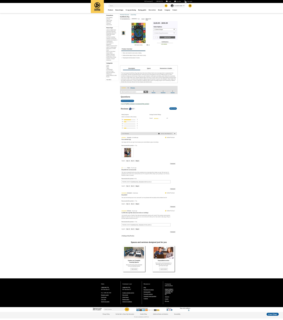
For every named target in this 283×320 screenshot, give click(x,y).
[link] (135, 19)
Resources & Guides (166, 68)
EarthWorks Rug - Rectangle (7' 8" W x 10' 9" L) (141, 224)
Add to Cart (167, 37)
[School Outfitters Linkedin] (171, 310)
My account (125, 295)
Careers (166, 299)
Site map (167, 301)
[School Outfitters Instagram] (169, 310)
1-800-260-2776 (159, 1)
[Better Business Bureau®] (189, 310)
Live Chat (179, 1)
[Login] (172, 5)
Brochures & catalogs (149, 289)
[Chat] (175, 1)
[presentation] (128, 152)
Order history (125, 297)
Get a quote (189, 1)
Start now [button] (133, 269)
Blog (145, 287)
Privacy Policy (106, 314)
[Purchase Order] (152, 310)
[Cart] (190, 5)
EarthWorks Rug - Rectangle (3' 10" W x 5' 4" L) (141, 181)
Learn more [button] (163, 269)
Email (170, 1)
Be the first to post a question (127, 100)
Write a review (173, 109)
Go (127, 309)
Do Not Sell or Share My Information (125, 314)
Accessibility (177, 314)
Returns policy (125, 299)
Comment (173, 163)
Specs (149, 68)
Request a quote (105, 295)
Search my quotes (105, 301)
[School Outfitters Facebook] (167, 310)
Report (137, 160)
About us (167, 296)
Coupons (146, 298)
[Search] (166, 5)
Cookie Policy (143, 314)
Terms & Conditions (127, 301)
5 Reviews (133, 88)
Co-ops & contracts (148, 294)
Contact (128, 292)
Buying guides (147, 292)
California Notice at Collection (160, 314)
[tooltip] (128, 109)
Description (131, 68)
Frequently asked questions (150, 296)
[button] (184, 310)
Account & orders (178, 5)
